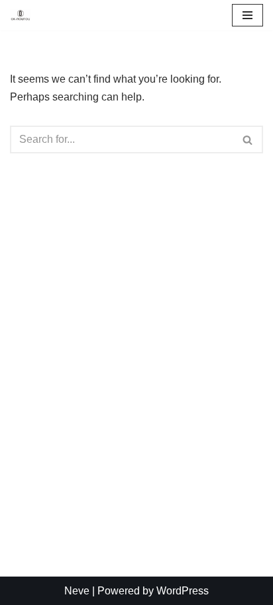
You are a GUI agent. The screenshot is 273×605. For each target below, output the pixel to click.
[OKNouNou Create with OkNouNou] (20, 15)
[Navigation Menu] (247, 15)
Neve (76, 590)
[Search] (248, 139)
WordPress (182, 590)
